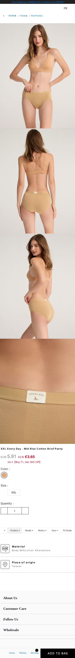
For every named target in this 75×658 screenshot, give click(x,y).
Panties (23, 15)
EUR (3, 457)
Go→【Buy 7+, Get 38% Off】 (25, 461)
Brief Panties (37, 15)
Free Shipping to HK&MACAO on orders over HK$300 (38, 2)
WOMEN (12, 15)
